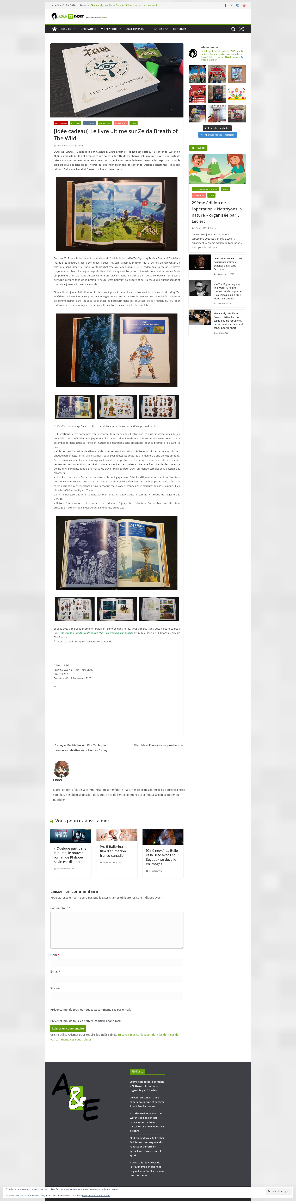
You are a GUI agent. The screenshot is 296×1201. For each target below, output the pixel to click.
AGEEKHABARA (135, 29)
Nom (54, 955)
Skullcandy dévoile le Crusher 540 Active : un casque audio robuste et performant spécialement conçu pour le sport (228, 320)
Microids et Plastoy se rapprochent (156, 745)
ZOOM (133, 123)
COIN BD (66, 29)
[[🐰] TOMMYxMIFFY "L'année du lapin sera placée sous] (197, 94)
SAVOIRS (225, 189)
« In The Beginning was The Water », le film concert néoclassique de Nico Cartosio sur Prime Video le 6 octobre (124, 7)
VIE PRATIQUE (109, 29)
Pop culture (105, 123)
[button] (73, 29)
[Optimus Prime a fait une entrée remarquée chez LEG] (217, 94)
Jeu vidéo (75, 123)
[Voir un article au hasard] (241, 29)
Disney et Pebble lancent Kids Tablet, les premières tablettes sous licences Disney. (81, 747)
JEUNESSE (158, 29)
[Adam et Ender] (54, 29)
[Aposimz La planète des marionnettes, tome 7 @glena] (217, 113)
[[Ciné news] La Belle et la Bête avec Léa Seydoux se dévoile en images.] (163, 831)
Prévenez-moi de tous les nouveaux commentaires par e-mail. (90, 1009)
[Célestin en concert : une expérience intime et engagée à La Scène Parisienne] (200, 266)
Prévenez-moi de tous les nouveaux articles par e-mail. (85, 1021)
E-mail (55, 971)
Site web (55, 988)
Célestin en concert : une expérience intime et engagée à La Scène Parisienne (228, 264)
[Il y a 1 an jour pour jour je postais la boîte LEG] (217, 74)
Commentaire (60, 908)
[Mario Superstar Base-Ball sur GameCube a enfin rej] (237, 74)
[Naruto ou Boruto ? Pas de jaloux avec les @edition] (237, 113)
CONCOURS (180, 29)
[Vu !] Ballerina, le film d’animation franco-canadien (113, 851)
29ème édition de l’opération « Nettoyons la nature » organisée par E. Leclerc (217, 212)
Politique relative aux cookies (96, 1195)
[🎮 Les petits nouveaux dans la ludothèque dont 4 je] (197, 113)
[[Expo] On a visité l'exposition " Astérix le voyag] (197, 74)
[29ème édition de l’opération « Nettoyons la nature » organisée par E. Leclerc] (217, 169)
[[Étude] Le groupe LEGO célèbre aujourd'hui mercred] (237, 94)
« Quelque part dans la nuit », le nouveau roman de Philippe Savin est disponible (70, 855)
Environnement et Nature (205, 189)
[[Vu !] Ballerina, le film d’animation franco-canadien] (116, 831)
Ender (80, 145)
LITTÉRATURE (88, 29)
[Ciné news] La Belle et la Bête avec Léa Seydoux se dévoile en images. (162, 857)
